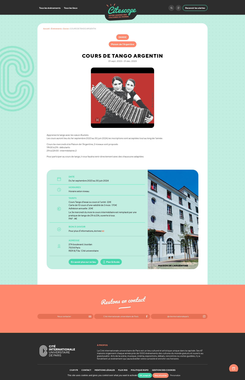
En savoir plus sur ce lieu (83, 261)
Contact (86, 370)
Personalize (175, 375)
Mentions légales (105, 370)
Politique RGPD (140, 370)
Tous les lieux (70, 8)
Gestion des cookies (163, 370)
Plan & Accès (113, 261)
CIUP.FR (74, 370)
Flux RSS (122, 370)
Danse (65, 28)
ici (103, 230)
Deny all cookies (160, 375)
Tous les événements (50, 8)
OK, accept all (145, 375)
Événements (56, 28)
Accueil (46, 28)
